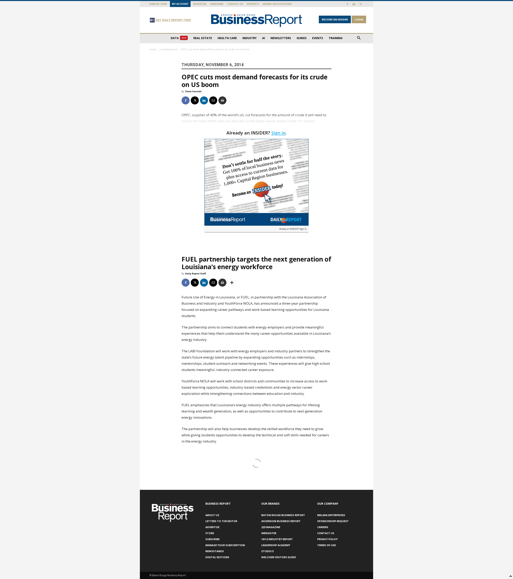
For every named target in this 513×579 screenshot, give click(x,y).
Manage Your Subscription (225, 545)
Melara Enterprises (331, 515)
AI (263, 38)
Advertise (199, 4)
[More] (232, 283)
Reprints (253, 4)
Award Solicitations (277, 4)
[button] (359, 38)
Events (317, 38)
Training (335, 38)
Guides (302, 38)
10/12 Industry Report (277, 539)
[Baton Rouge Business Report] (256, 20)
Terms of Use (326, 545)
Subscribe (216, 4)
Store (209, 533)
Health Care (227, 38)
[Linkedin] (354, 4)
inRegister (268, 533)
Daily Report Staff (195, 273)
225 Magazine (270, 527)
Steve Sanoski (193, 91)
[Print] (222, 100)
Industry (249, 38)
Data (178, 38)
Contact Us (235, 4)
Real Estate (202, 38)
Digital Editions (217, 557)
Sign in (278, 133)
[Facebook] (347, 4)
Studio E (267, 551)
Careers (322, 527)
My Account (180, 4)
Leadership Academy (275, 545)
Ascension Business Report (281, 521)
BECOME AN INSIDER (335, 19)
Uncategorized (168, 49)
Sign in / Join (158, 4)
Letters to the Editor (221, 521)
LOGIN (359, 19)
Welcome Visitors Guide (278, 557)
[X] (360, 4)
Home (153, 49)
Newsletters (281, 38)
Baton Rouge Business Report (283, 515)
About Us (212, 515)
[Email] (213, 100)
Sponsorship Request (333, 521)
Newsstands (214, 551)
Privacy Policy (327, 539)
